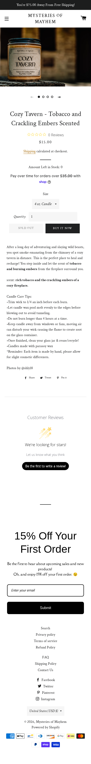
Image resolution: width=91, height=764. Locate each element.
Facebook (48, 680)
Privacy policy (45, 634)
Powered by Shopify (46, 727)
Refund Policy (45, 647)
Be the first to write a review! (45, 466)
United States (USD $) (43, 711)
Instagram (47, 699)
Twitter (47, 686)
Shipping (29, 151)
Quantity (20, 216)
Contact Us (45, 670)
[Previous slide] (32, 97)
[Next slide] (59, 97)
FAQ (45, 657)
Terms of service (45, 641)
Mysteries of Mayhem (45, 19)
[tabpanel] (45, 56)
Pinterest (48, 692)
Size (45, 194)
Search (45, 628)
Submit (45, 608)
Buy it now (62, 228)
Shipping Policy (45, 663)
